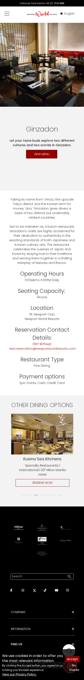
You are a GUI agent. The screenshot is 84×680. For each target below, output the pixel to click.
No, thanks (74, 667)
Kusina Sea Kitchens (42, 459)
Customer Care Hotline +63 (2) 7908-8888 (42, 3)
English (69, 13)
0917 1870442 (42, 344)
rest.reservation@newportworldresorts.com (42, 348)
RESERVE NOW (42, 483)
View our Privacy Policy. (19, 674)
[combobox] (67, 13)
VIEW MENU (42, 154)
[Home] (42, 14)
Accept (72, 659)
